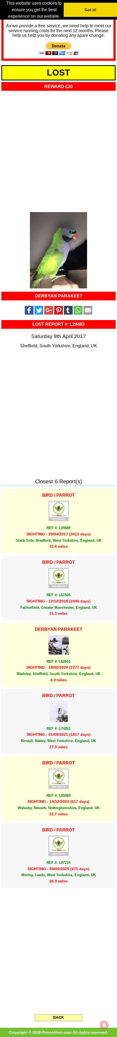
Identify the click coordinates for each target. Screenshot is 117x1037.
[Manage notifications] (104, 1025)
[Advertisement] (58, 150)
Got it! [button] (90, 10)
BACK (58, 1017)
